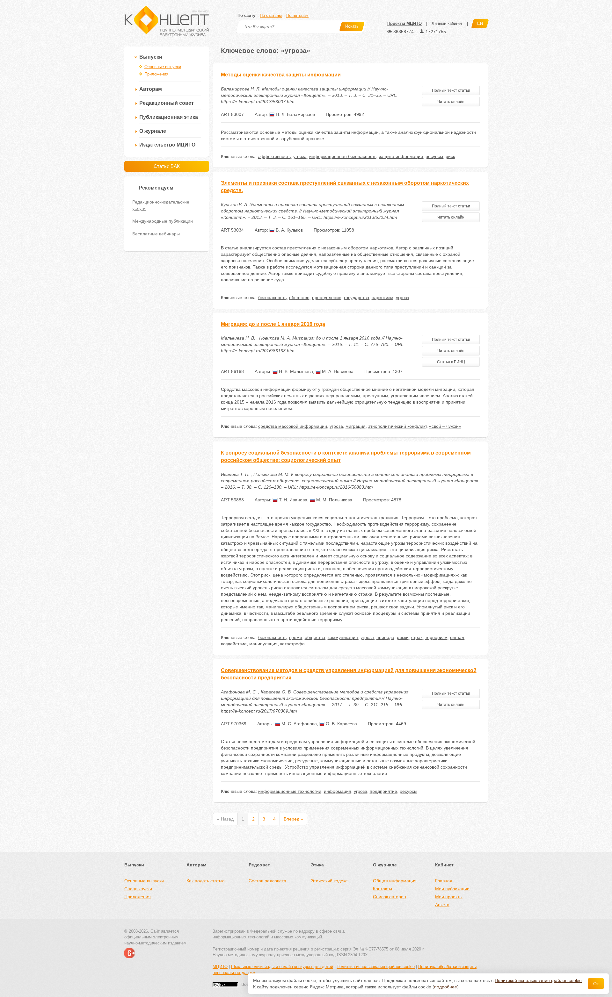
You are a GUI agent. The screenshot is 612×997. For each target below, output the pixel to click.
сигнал (457, 637)
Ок (596, 983)
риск (450, 156)
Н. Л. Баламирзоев (294, 114)
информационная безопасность (342, 156)
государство (356, 297)
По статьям (271, 15)
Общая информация (395, 880)
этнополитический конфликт (397, 426)
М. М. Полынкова (333, 499)
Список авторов (389, 896)
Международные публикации (162, 221)
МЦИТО (220, 966)
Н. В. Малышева (295, 371)
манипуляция (263, 643)
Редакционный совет (166, 103)
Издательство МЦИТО (167, 144)
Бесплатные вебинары (156, 233)
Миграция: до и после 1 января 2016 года (273, 324)
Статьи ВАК (167, 166)
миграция (356, 426)
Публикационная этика (168, 117)
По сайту (246, 15)
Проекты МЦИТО (404, 23)
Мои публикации (452, 888)
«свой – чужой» (445, 426)
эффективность (274, 156)
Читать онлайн (450, 101)
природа (385, 637)
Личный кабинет (447, 23)
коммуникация (343, 637)
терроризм (436, 637)
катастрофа (292, 643)
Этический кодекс (329, 880)
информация (337, 791)
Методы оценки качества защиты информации (281, 74)
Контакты (382, 888)
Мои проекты (449, 896)
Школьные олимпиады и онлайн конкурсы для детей (282, 966)
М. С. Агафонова (298, 723)
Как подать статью (205, 880)
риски (403, 637)
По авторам (297, 15)
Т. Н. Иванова (292, 499)
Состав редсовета (267, 880)
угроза (300, 156)
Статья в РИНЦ (451, 362)
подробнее (445, 986)
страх (417, 637)
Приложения (156, 74)
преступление (326, 297)
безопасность (272, 297)
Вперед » (293, 818)
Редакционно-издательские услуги (160, 205)
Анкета (442, 904)
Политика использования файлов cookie (376, 966)
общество (299, 297)
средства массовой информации (292, 426)
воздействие (234, 643)
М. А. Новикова (337, 371)
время (295, 637)
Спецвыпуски (138, 888)
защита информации (401, 156)
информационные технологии (289, 791)
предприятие (383, 791)
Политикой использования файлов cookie (538, 980)
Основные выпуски (162, 66)
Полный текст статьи (451, 90)
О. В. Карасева (340, 723)
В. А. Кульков (288, 230)
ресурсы (434, 156)
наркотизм (382, 297)
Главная (443, 880)
